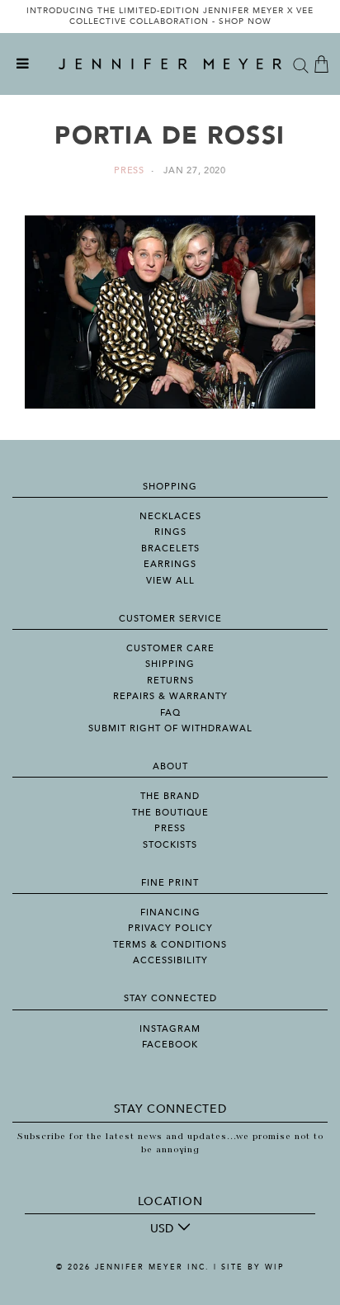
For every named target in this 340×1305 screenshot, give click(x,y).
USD (161, 1228)
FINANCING (170, 912)
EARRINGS (170, 564)
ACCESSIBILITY (170, 960)
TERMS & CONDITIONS (170, 945)
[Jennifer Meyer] (170, 64)
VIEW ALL (170, 580)
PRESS (170, 828)
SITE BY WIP (252, 1267)
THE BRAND (170, 796)
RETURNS (170, 680)
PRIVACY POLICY (170, 928)
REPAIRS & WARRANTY (170, 696)
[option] (170, 16)
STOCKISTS (170, 845)
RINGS (170, 532)
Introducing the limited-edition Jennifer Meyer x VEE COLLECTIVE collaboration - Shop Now (170, 16)
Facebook (170, 1044)
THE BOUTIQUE (170, 812)
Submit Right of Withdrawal (170, 728)
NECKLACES (170, 516)
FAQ (170, 713)
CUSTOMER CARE (170, 648)
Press (129, 170)
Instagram (170, 1029)
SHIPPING (170, 664)
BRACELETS (170, 548)
